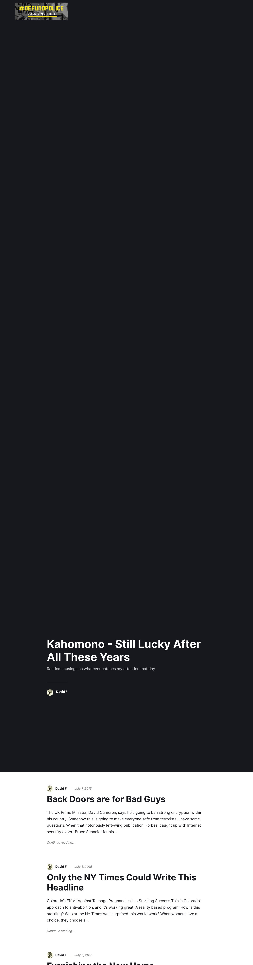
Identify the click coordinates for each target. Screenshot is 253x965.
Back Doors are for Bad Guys (106, 799)
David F (61, 692)
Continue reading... (61, 842)
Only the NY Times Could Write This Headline (121, 882)
